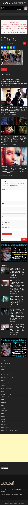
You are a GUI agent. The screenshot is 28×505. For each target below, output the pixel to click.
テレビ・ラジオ (6, 385)
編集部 (3, 419)
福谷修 (12, 43)
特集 (3, 413)
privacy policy (14, 503)
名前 (3, 204)
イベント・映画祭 (6, 374)
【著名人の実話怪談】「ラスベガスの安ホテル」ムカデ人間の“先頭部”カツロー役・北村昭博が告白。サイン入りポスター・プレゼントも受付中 (17, 272)
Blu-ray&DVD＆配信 (6, 363)
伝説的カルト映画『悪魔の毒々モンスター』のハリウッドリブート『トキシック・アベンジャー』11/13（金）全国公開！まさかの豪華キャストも (17, 300)
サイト (3, 216)
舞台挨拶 (4, 422)
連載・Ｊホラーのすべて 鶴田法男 (10, 430)
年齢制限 (4, 402)
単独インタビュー (6, 399)
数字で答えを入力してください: (6, 223)
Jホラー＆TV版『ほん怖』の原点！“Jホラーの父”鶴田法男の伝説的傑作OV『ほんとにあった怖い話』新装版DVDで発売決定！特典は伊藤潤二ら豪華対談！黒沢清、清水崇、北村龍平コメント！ (14, 110)
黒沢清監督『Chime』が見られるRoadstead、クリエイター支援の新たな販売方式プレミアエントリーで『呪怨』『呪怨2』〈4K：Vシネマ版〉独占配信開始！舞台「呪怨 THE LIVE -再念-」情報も (17, 314)
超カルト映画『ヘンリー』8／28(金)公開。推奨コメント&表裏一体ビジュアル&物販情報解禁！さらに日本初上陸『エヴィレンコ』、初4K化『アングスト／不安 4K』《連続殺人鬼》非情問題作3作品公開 (17, 286)
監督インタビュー (6, 416)
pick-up (4, 366)
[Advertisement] (14, 448)
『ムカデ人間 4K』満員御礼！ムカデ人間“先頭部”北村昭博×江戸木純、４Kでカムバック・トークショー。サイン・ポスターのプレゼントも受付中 (17, 328)
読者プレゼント (6, 424)
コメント (5, 189)
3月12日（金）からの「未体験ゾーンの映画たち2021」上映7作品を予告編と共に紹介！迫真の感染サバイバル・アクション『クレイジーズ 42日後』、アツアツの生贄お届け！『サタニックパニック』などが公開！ (14, 139)
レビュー (4, 391)
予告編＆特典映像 (6, 394)
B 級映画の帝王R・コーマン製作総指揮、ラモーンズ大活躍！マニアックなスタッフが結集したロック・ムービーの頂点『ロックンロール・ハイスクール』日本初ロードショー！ (5, 69)
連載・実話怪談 (6, 427)
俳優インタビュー (6, 397)
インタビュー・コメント (8, 377)
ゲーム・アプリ (6, 383)
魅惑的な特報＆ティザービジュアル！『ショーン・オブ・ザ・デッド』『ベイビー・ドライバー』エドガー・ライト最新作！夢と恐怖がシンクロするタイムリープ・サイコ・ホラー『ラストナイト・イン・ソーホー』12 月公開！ (14, 170)
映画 (3, 405)
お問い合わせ (21, 503)
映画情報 (4, 408)
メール (3, 210)
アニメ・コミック (6, 372)
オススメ (4, 380)
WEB (3, 369)
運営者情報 (7, 503)
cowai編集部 (13, 114)
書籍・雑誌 (4, 410)
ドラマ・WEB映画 (6, 388)
